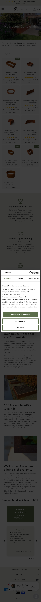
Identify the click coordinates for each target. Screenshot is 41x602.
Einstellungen (19, 321)
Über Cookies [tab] (33, 278)
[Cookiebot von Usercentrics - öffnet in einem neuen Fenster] (29, 272)
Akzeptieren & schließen (20, 314)
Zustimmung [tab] (7, 278)
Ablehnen (20, 328)
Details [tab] (20, 278)
